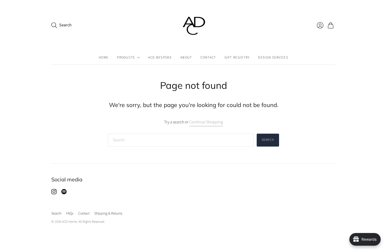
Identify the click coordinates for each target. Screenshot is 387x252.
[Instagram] (54, 193)
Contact (208, 57)
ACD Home (69, 221)
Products (126, 57)
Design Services (273, 57)
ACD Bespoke (160, 57)
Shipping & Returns (108, 213)
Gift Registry (237, 57)
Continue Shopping (206, 122)
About (186, 57)
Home (103, 57)
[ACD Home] (193, 25)
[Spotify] (64, 193)
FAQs (69, 213)
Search (268, 140)
